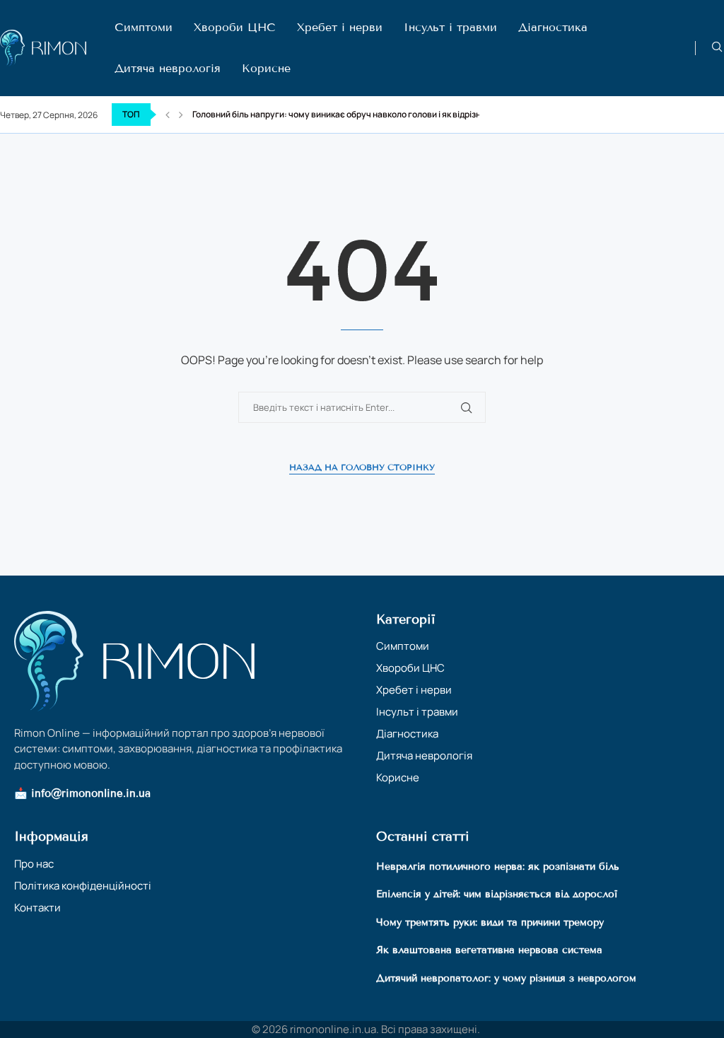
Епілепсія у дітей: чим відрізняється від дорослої (496, 894)
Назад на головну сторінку (362, 467)
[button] (167, 114)
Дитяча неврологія (168, 68)
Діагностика (553, 27)
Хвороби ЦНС (235, 27)
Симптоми (144, 27)
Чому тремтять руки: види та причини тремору (490, 922)
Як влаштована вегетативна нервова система (489, 950)
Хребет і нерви (340, 27)
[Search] (717, 48)
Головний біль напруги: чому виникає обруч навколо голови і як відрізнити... (346, 114)
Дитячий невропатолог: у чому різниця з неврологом (506, 978)
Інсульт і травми (450, 27)
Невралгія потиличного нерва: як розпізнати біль (497, 867)
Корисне (266, 68)
